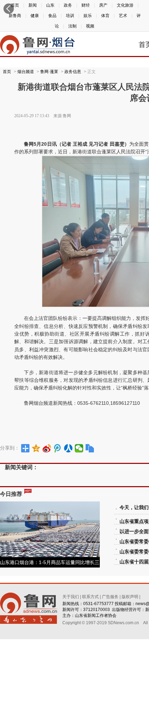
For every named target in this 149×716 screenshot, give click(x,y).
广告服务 (110, 596)
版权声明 (130, 596)
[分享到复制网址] (90, 448)
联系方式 (90, 596)
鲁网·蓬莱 (49, 71)
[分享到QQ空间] (36, 448)
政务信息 (72, 71)
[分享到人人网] (68, 448)
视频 (90, 26)
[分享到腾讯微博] (57, 448)
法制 (72, 26)
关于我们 (70, 596)
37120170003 (96, 609)
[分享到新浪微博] (47, 448)
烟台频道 (25, 71)
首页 (7, 71)
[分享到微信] (79, 448)
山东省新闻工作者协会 (95, 615)
